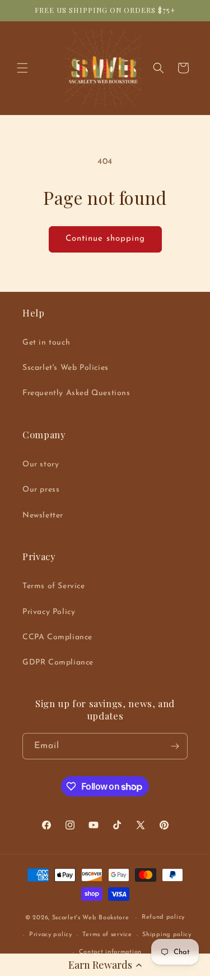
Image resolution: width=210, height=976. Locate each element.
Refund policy (163, 917)
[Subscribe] (174, 746)
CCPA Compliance (57, 637)
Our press (40, 489)
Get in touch (46, 342)
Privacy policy (50, 935)
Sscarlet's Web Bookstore (90, 918)
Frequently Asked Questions (76, 393)
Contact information (110, 952)
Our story (40, 464)
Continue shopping (105, 239)
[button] (105, 965)
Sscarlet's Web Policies (65, 368)
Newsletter (42, 515)
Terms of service (107, 935)
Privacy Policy (48, 612)
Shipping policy (167, 935)
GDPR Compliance (58, 662)
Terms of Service (53, 586)
